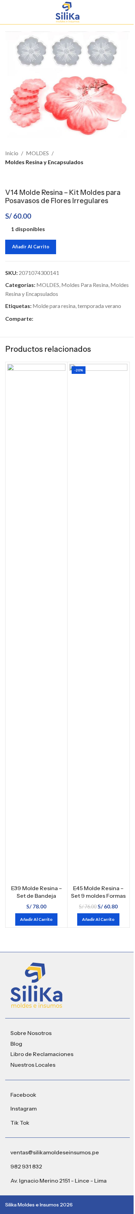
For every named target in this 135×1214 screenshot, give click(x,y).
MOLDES (37, 153)
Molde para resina (54, 305)
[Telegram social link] (70, 318)
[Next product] (26, 177)
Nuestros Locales (32, 1064)
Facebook (23, 1094)
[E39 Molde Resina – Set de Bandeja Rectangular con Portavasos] (36, 622)
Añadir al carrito (30, 246)
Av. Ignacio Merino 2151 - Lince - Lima (58, 1180)
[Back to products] (18, 177)
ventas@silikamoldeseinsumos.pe (54, 1152)
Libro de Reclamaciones (41, 1054)
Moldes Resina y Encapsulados (44, 162)
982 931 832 (26, 1166)
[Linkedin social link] (62, 318)
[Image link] (36, 984)
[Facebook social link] (37, 318)
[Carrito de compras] (127, 12)
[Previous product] (9, 177)
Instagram (23, 1108)
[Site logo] (67, 11)
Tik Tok (19, 1122)
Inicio (11, 153)
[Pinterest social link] (54, 318)
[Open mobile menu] (8, 12)
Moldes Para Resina (84, 284)
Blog (16, 1043)
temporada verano (99, 305)
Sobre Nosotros (31, 1032)
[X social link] (46, 318)
